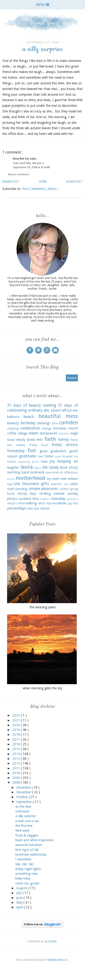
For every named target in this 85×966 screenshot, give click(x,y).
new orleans (69, 479)
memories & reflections (62, 472)
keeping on (67, 461)
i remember (23, 859)
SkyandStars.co (57, 960)
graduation (58, 451)
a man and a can (27, 821)
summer (59, 493)
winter (62, 503)
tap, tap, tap (24, 864)
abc (46, 410)
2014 (16, 754)
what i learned (47, 503)
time (35, 499)
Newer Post (10, 181)
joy (52, 461)
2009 (16, 778)
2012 (16, 763)
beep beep (22, 878)
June (20, 898)
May (19, 902)
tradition (44, 499)
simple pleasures (43, 488)
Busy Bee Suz (21, 158)
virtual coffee (16, 503)
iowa (44, 461)
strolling (45, 493)
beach (29, 416)
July (19, 893)
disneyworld (48, 433)
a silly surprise (25, 816)
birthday (28, 423)
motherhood (30, 478)
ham (40, 456)
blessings (43, 423)
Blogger (51, 941)
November (24, 792)
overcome (22, 811)
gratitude (27, 456)
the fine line (23, 826)
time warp (22, 830)
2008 (16, 782)
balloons (13, 417)
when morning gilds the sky (42, 688)
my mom (53, 479)
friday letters (65, 444)
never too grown (27, 883)
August (22, 888)
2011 (16, 768)
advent (56, 410)
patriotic (56, 484)
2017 (16, 739)
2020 (16, 725)
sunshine (24, 499)
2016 (16, 744)
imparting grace (28, 461)
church (73, 428)
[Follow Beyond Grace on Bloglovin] (42, 926)
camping (12, 428)
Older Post (74, 181)
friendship (16, 450)
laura (27, 467)
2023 (16, 715)
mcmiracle (37, 472)
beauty (13, 423)
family (63, 439)
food (44, 445)
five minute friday (22, 445)
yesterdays (16, 508)
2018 (16, 734)
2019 (16, 730)
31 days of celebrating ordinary (42, 408)
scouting (21, 489)
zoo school (41, 508)
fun (32, 450)
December (24, 787)
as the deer (23, 806)
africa (67, 410)
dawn (33, 433)
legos (37, 467)
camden (68, 422)
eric (40, 439)
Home (43, 181)
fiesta (74, 440)
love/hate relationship (31, 854)
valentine (72, 499)
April (20, 907)
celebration (30, 428)
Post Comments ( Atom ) (40, 189)
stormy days (27, 493)
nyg (9, 484)
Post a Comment (18, 174)
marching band (18, 472)
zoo (30, 508)
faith (50, 439)
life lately (50, 467)
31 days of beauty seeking (31, 405)
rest (66, 484)
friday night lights (28, 869)
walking (31, 503)
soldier (64, 489)
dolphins (63, 433)
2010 (16, 773)
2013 (16, 758)
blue (55, 423)
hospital (67, 456)
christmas (59, 428)
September (24, 802)
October (22, 797)
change (46, 428)
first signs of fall (26, 850)
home (49, 456)
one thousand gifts (31, 483)
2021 (16, 720)
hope (57, 456)
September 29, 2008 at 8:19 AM (31, 167)
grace (43, 451)
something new (26, 874)
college (22, 433)
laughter (13, 467)
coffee (11, 433)
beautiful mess (58, 416)
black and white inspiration (34, 840)
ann (75, 410)
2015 (16, 749)
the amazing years (43, 607)
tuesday (58, 498)
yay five (73, 503)
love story (69, 467)
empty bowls (25, 440)
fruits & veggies (26, 835)
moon (11, 479)
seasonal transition (28, 845)
